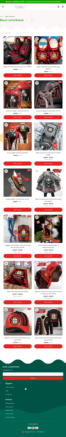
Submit (33, 378)
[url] (40, 432)
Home (1, 16)
